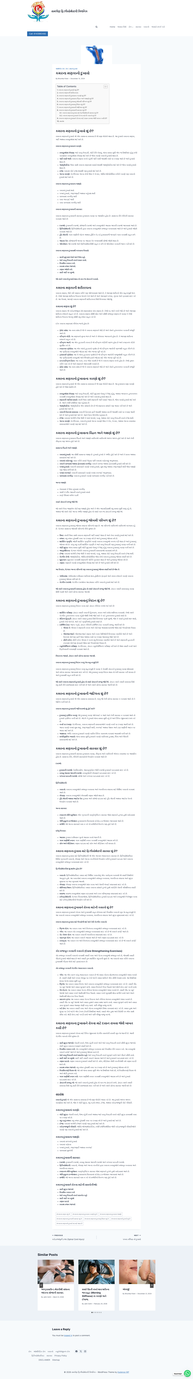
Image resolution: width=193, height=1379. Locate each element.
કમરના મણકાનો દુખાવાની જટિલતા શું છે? (73, 107)
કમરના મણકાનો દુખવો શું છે (120, 1219)
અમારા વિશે (121, 27)
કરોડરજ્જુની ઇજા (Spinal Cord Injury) (68, 1237)
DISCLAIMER (44, 1360)
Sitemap (56, 1360)
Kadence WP (123, 1372)
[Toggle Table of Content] (104, 87)
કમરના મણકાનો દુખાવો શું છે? (68, 90)
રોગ (67, 69)
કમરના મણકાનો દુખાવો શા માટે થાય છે (69, 1223)
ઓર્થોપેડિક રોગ (60, 69)
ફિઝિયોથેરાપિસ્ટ (37, 1356)
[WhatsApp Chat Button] (187, 1373)
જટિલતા (94, 693)
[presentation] (56, 1272)
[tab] (92, 1312)
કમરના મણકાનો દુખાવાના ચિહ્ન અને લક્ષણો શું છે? (76, 99)
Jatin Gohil (47, 1297)
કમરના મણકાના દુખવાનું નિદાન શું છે (97, 1219)
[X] (81, 1351)
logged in (68, 1335)
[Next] (152, 1285)
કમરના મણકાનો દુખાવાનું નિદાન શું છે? (72, 104)
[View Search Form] (96, 27)
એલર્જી (126, 1289)
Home (112, 27)
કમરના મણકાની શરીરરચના (68, 93)
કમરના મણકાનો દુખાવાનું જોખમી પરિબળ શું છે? (75, 101)
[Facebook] (76, 1351)
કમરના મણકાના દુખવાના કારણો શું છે (85, 1214)
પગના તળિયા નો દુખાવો (132, 1237)
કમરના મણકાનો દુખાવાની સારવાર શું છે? (73, 110)
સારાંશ (62, 121)
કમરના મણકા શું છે (63, 1214)
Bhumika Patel (63, 78)
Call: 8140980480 (37, 34)
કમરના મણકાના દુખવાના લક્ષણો (110, 1214)
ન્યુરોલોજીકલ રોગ (63, 1351)
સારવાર (138, 27)
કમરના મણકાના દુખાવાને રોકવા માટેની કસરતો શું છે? (79, 115)
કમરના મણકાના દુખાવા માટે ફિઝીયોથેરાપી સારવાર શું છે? (80, 113)
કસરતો (146, 27)
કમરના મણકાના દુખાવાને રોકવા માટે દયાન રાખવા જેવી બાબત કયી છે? (83, 118)
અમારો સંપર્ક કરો (158, 27)
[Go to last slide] (41, 1285)
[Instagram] (85, 1351)
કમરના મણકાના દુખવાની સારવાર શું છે (69, 1219)
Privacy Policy (61, 1356)
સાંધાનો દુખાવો (73, 69)
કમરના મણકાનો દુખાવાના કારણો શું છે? (72, 96)
